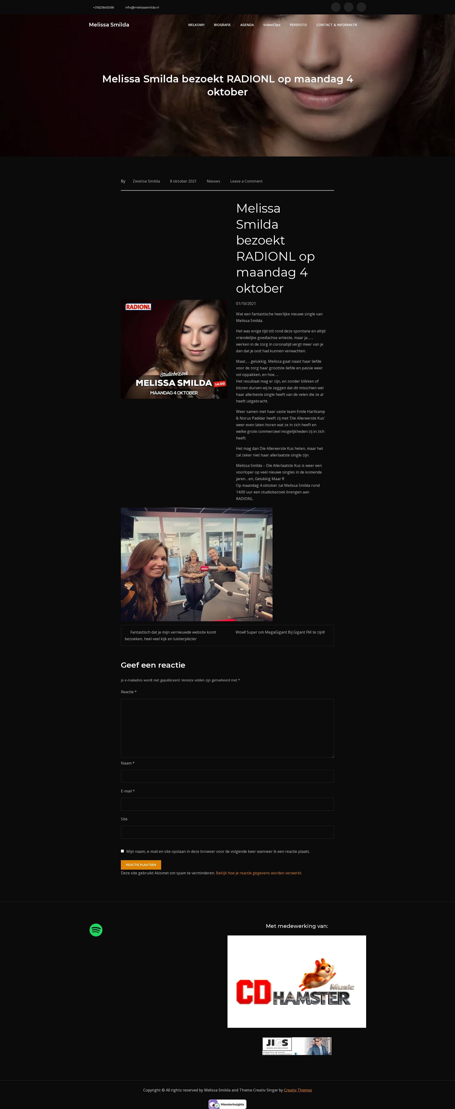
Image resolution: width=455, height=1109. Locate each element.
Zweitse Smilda (146, 181)
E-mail (128, 791)
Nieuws (213, 181)
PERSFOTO (298, 24)
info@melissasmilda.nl (142, 7)
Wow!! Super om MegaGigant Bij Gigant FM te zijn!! (280, 632)
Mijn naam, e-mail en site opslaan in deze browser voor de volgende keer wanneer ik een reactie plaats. (218, 851)
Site (124, 819)
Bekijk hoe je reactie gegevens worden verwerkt (258, 873)
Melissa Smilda (109, 25)
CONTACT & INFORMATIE (336, 24)
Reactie (129, 691)
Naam (128, 763)
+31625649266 (103, 7)
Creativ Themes (298, 1090)
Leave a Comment (246, 181)
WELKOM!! (196, 24)
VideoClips (271, 24)
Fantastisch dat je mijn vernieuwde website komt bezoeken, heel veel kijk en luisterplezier (170, 635)
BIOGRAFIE (222, 24)
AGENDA (247, 24)
